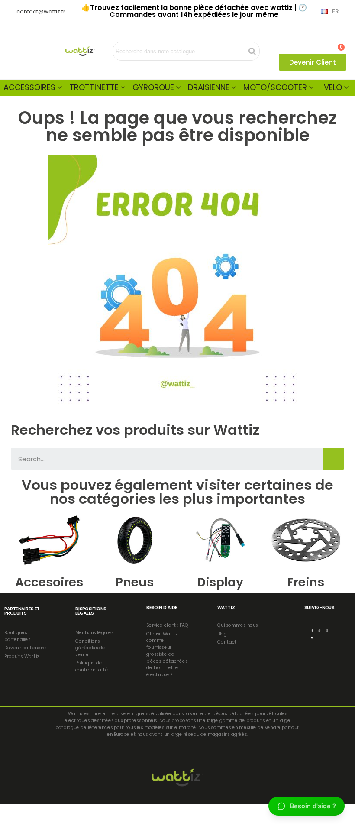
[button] (312, 62)
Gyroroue (153, 87)
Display (220, 582)
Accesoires (49, 582)
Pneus (135, 582)
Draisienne (208, 87)
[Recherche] (333, 459)
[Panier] (337, 43)
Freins (305, 582)
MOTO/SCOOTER (275, 87)
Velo (333, 87)
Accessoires (29, 87)
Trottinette (94, 87)
